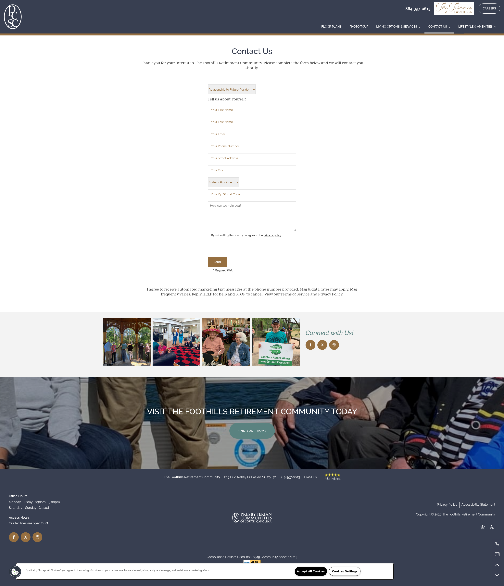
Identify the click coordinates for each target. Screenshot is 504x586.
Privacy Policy (447, 504)
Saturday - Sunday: (23, 508)
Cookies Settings (345, 571)
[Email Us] (497, 554)
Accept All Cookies (311, 571)
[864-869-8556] (497, 544)
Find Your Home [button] (252, 430)
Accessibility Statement (478, 504)
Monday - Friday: (21, 502)
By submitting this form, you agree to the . (246, 235)
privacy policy (272, 235)
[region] (205, 571)
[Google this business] (334, 345)
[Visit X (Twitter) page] (322, 345)
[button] (455, 8)
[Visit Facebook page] (310, 345)
